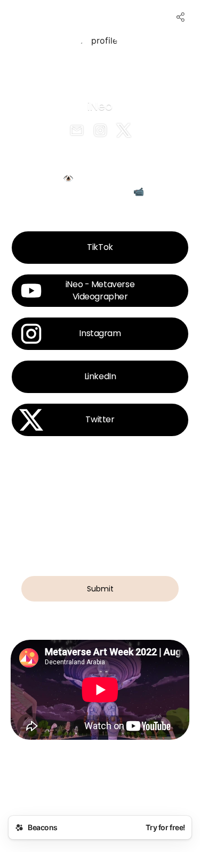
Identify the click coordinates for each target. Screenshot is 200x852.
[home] (99, 788)
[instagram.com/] (100, 131)
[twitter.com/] (123, 131)
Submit (100, 588)
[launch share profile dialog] (180, 17)
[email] (77, 131)
